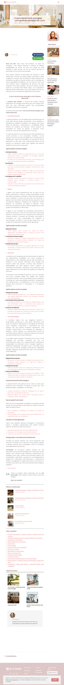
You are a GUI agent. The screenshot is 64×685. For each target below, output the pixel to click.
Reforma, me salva (13, 549)
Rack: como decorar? (14, 553)
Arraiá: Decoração (13, 557)
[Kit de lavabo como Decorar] (10, 524)
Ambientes (27, 670)
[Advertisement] (25, 40)
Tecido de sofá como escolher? (17, 547)
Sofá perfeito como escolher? (17, 542)
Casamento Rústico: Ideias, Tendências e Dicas (29, 490)
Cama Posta (11, 544)
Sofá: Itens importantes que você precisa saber (22, 559)
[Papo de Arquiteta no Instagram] (14, 674)
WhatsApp (39, 58)
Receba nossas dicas (52, 668)
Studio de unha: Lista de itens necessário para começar (52, 101)
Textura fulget (19, 506)
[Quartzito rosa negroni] (10, 516)
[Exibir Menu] (58, 2)
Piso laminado (12, 545)
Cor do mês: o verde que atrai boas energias (16, 587)
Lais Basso (14, 54)
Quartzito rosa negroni (22, 513)
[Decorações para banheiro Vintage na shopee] (10, 500)
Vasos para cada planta (15, 540)
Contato (37, 667)
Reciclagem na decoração (16, 551)
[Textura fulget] (10, 508)
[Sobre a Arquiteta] (53, 35)
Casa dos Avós (12, 605)
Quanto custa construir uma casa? (35, 605)
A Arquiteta (27, 667)
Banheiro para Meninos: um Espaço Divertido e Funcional (25, 538)
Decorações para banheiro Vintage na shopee (29, 498)
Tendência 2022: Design (15, 555)
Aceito (55, 679)
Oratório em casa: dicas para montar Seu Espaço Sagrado (53, 122)
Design (26, 673)
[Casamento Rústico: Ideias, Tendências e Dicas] (10, 493)
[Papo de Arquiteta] (10, 2)
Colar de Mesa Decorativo (51, 62)
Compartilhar (39, 54)
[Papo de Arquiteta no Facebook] (10, 674)
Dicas (17, 23)
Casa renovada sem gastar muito (35, 587)
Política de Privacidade (11, 680)
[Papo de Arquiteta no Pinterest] (17, 674)
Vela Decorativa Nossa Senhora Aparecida (52, 80)
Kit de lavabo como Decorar (23, 521)
